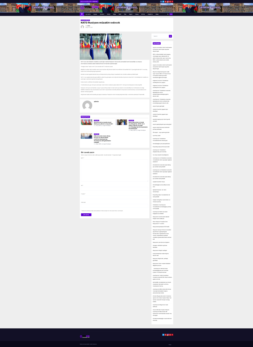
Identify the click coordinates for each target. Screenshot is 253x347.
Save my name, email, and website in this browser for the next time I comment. (102, 211)
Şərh (82, 158)
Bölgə (114, 14)
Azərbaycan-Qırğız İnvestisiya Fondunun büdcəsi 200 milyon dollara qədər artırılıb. (162, 277)
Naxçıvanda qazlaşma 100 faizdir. (161, 226)
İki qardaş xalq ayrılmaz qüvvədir (161, 147)
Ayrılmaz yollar (156, 135)
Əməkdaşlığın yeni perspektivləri (161, 143)
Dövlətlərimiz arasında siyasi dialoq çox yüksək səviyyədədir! (103, 123)
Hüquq (136, 14)
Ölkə (125, 14)
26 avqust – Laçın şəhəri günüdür (161, 132)
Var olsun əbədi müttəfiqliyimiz (161, 155)
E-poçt (83, 194)
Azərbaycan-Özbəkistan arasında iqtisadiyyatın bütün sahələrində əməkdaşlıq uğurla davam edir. (161, 101)
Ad (82, 185)
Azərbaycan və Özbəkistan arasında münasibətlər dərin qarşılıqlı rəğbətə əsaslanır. (162, 171)
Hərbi (120, 14)
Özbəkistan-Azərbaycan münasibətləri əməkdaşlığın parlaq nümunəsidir (162, 206)
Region (130, 14)
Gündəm (102, 14)
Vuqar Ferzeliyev (107, 125)
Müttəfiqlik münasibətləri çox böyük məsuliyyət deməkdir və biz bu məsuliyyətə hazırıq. (162, 284)
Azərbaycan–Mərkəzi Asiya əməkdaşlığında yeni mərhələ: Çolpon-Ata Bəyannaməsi (160, 270)
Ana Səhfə (88, 14)
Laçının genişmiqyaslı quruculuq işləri (162, 124)
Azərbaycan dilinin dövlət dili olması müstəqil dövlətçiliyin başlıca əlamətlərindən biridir (162, 291)
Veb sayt (83, 202)
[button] (167, 14)
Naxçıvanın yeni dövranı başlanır (161, 242)
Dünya (108, 14)
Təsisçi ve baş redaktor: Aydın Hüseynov (88, 344)
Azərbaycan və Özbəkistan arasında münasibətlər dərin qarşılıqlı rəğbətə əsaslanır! (162, 160)
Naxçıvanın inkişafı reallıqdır (160, 250)
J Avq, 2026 (98, 125)
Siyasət (95, 14)
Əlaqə (157, 14)
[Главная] (82, 14)
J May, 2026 (133, 130)
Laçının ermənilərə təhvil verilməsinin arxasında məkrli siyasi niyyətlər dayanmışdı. (162, 49)
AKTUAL (143, 14)
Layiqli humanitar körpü (159, 182)
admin (88, 25)
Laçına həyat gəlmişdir (158, 106)
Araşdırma (150, 14)
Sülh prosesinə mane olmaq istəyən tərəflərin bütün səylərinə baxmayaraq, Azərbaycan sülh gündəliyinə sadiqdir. (102, 139)
